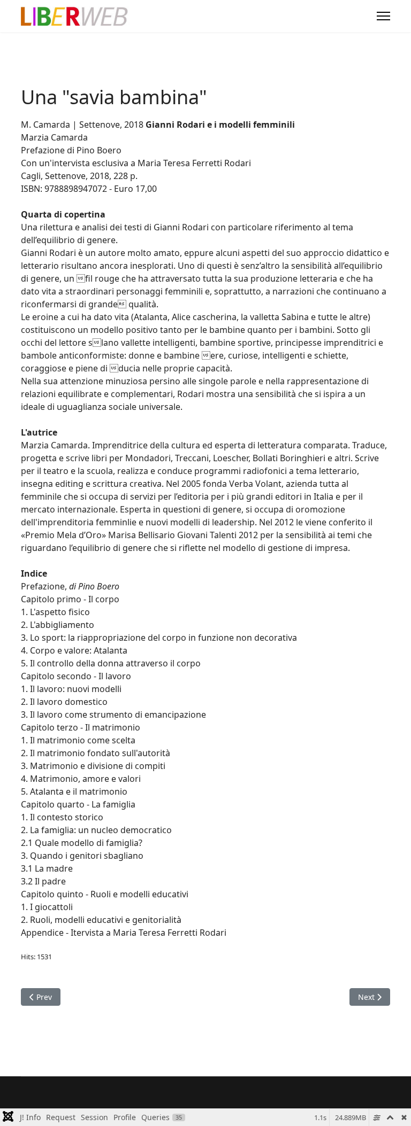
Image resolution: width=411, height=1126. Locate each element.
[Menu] (383, 16)
